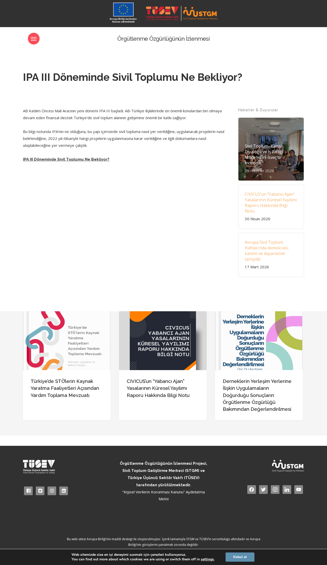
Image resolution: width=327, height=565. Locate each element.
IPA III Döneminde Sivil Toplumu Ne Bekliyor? (66, 159)
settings (207, 559)
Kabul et (240, 557)
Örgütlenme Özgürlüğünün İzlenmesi (163, 38)
